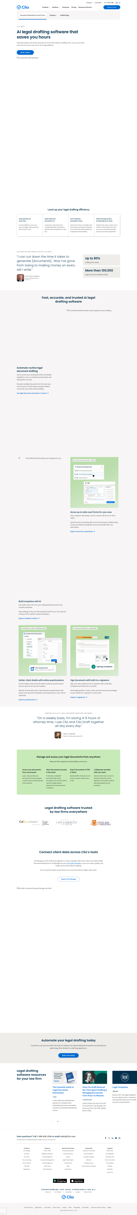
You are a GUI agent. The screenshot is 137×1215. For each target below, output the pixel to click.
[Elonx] (109, 1138)
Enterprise (65, 7)
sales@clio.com (67, 1136)
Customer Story (87, 1100)
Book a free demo (68, 1055)
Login (116, 2)
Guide (54, 1097)
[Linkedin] (112, 1138)
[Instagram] (119, 1138)
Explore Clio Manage (68, 879)
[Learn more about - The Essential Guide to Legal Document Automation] (65, 1092)
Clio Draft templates (74, 863)
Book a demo (25, 52)
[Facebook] (105, 1138)
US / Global (107, 2)
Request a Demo (111, 7)
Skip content (22, 1073)
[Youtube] (116, 1138)
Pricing (73, 7)
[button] (53, 1121)
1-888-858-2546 (44, 1136)
